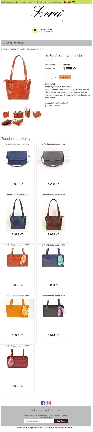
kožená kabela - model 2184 (17, 144)
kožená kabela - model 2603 (17, 195)
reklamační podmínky (42, 2)
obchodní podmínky (27, 2)
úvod (3, 2)
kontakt (59, 2)
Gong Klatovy (36, 49)
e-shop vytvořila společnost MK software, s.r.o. (61, 427)
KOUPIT (65, 77)
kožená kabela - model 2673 (17, 245)
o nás (54, 2)
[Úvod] (1, 49)
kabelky (26, 49)
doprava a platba (12, 2)
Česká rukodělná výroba (13, 49)
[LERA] (46, 18)
